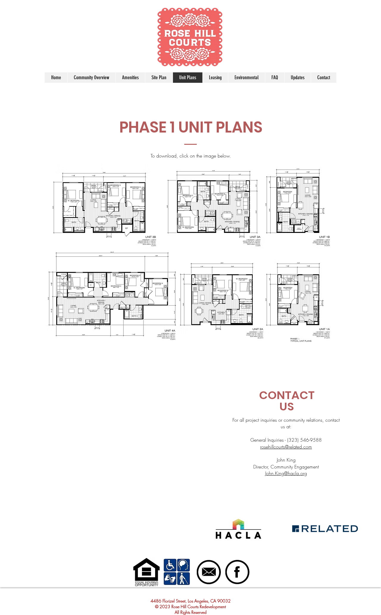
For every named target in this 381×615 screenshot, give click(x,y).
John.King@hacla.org (286, 473)
